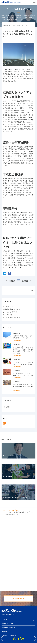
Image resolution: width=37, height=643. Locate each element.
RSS (4, 423)
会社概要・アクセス (7, 623)
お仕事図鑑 (4, 631)
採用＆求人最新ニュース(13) (11, 309)
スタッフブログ (13, 510)
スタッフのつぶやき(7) (9, 315)
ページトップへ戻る (33, 620)
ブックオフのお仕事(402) (10, 312)
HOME (3, 510)
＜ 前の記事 (10, 281)
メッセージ (4, 619)
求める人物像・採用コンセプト (9, 627)
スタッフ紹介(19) (8, 306)
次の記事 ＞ (27, 281)
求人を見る (18, 638)
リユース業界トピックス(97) (11, 317)
